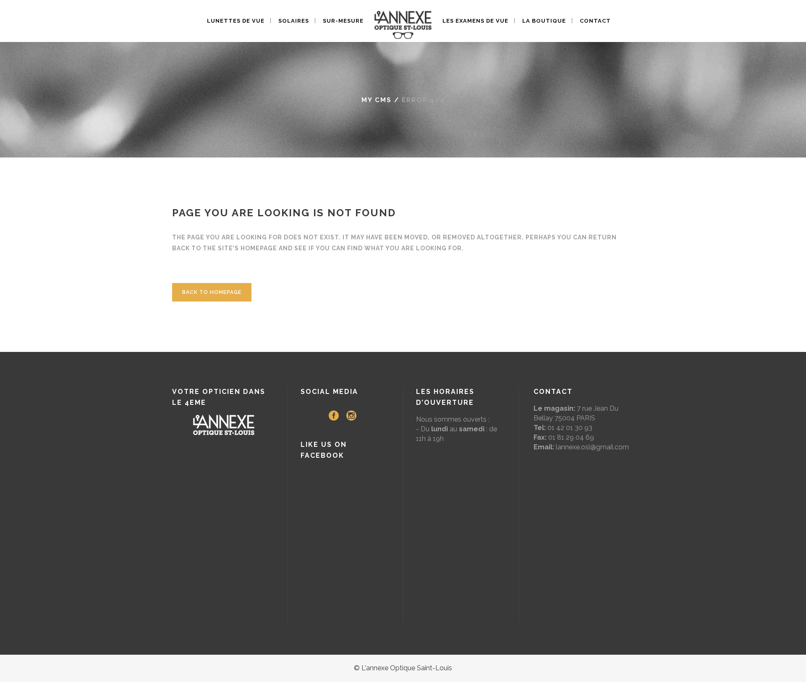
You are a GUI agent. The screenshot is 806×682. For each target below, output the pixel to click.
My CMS (376, 100)
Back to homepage (211, 292)
